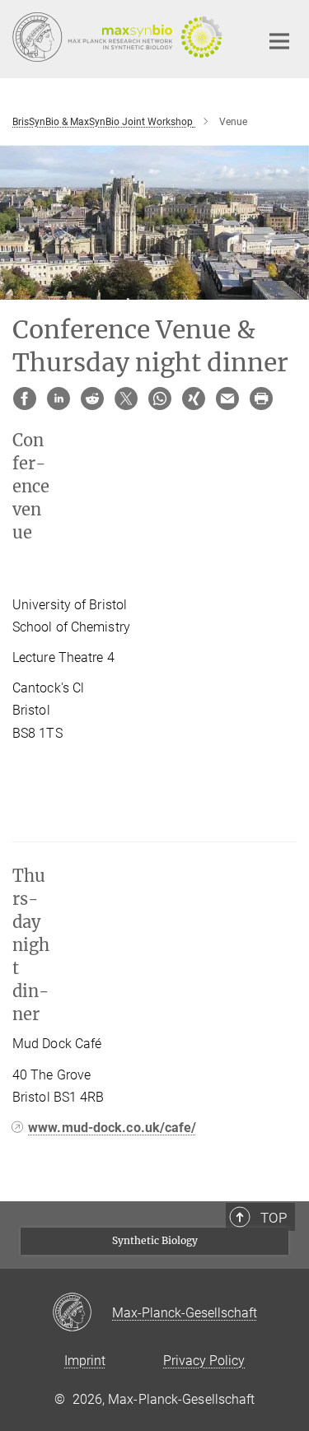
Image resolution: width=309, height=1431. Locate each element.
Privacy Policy (204, 1360)
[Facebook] (24, 398)
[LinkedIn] (58, 398)
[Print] (261, 398)
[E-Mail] (227, 398)
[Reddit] (92, 398)
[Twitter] (126, 398)
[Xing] (193, 398)
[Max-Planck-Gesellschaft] (82, 1313)
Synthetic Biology (155, 1240)
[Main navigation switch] (279, 41)
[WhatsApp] (159, 398)
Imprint (84, 1360)
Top (273, 1218)
